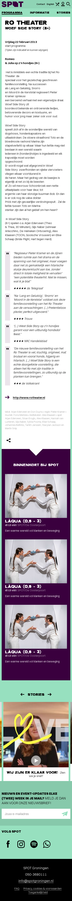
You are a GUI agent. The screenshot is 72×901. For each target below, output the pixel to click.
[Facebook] (8, 844)
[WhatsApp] (46, 844)
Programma (12, 12)
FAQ (16, 888)
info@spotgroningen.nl (36, 881)
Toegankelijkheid (38, 892)
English (50, 4)
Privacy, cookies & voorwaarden (42, 888)
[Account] (63, 5)
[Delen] (8, 440)
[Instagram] (21, 844)
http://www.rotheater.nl (29, 397)
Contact (41, 4)
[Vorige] (22, 694)
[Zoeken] (68, 5)
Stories (63, 12)
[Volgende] (50, 694)
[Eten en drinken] (58, 5)
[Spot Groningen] (12, 4)
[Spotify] (33, 844)
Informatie (39, 12)
